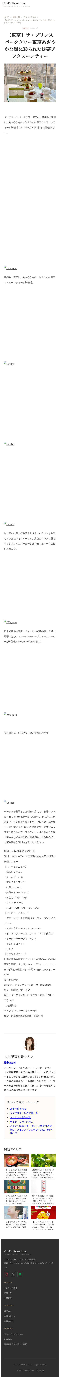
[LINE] (19, 1274)
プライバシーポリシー (13, 1334)
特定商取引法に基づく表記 (15, 1344)
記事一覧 (8, 1293)
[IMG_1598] (30, 590)
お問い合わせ (9, 1316)
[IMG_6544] (30, 205)
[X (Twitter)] (13, 1274)
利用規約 (8, 1339)
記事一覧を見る (18, 1108)
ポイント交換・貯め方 (21, 1121)
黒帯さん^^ (10, 1062)
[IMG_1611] (30, 683)
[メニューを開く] (54, 4)
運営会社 (8, 1311)
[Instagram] (6, 1274)
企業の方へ (9, 1321)
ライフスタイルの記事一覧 (24, 1113)
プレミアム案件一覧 (20, 1117)
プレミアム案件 (10, 1288)
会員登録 (8, 1298)
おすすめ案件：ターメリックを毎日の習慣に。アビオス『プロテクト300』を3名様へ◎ (31, 1129)
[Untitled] (30, 327)
